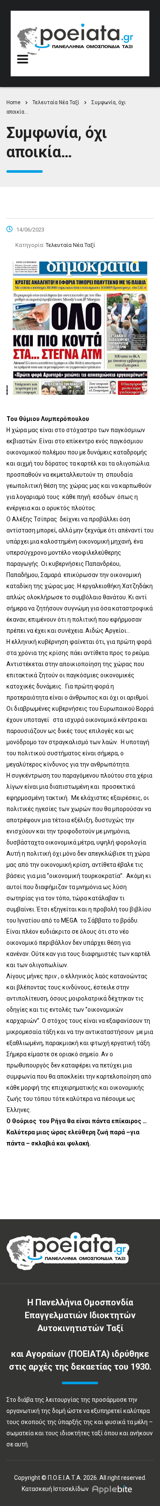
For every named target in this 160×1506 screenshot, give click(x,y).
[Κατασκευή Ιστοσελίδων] (114, 1488)
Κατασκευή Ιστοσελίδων (55, 1488)
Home (13, 102)
